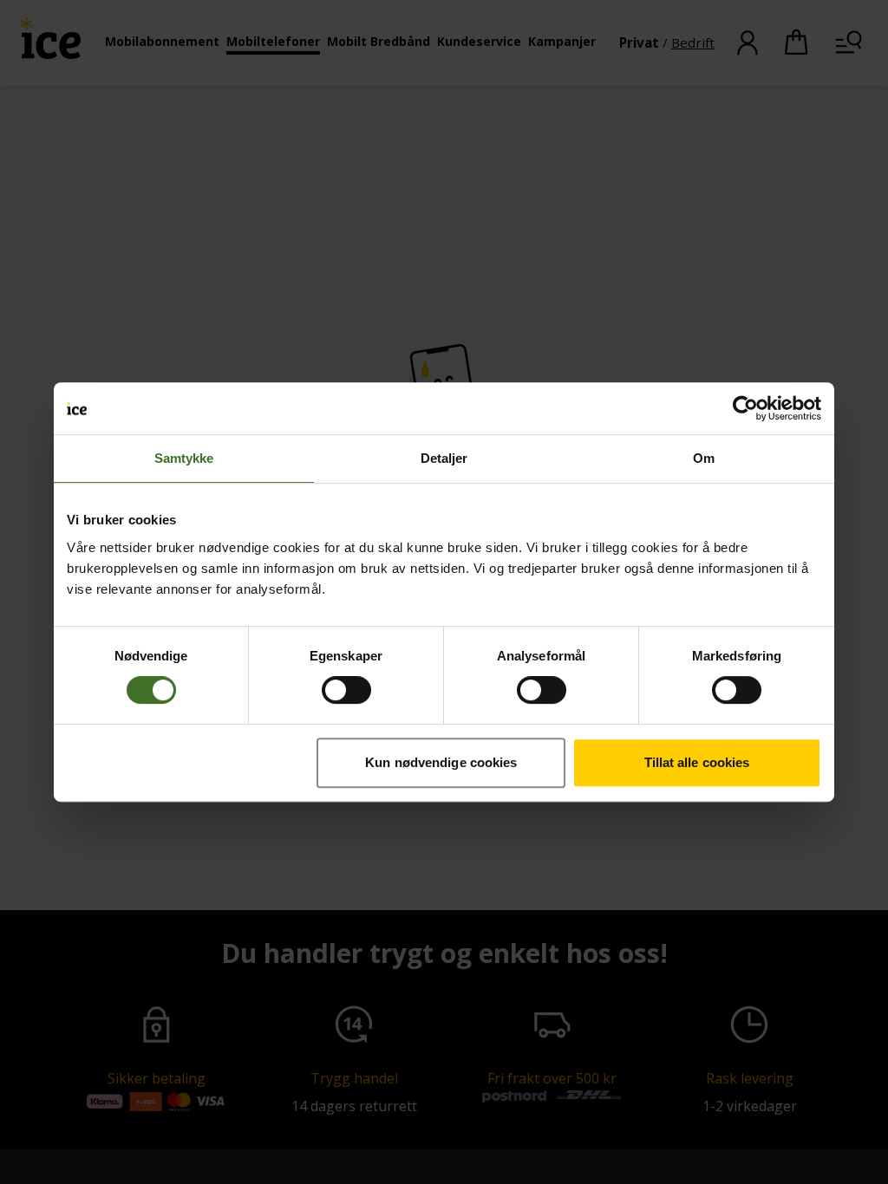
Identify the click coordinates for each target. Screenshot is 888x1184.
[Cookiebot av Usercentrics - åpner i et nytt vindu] (745, 408)
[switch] (346, 690)
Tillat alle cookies (697, 762)
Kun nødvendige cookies (441, 762)
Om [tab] (704, 458)
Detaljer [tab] (444, 458)
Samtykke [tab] (184, 458)
